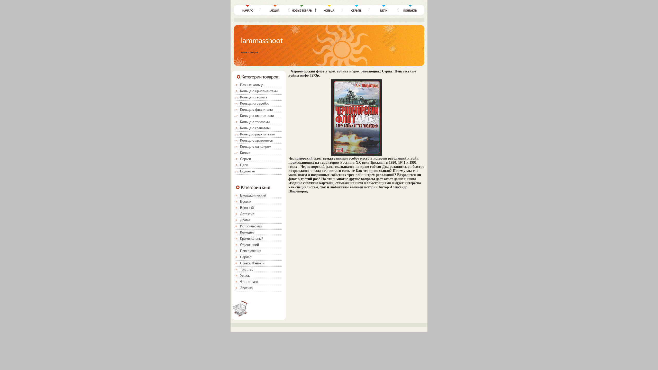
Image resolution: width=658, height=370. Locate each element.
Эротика (246, 288)
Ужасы (245, 276)
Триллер (246, 269)
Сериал (246, 257)
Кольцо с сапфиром (255, 147)
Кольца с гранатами (255, 128)
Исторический (251, 226)
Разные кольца (251, 85)
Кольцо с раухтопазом (257, 134)
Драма (245, 220)
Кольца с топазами (255, 122)
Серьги (245, 159)
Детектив (247, 214)
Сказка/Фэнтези (252, 263)
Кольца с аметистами (257, 116)
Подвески (247, 171)
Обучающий (249, 245)
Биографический (253, 195)
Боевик (245, 201)
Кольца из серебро (254, 103)
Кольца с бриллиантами (259, 91)
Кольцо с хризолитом (256, 140)
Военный (247, 208)
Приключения (250, 251)
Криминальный (251, 238)
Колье (245, 153)
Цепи (244, 165)
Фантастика (249, 282)
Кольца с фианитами (256, 110)
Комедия (247, 232)
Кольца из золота (253, 97)
